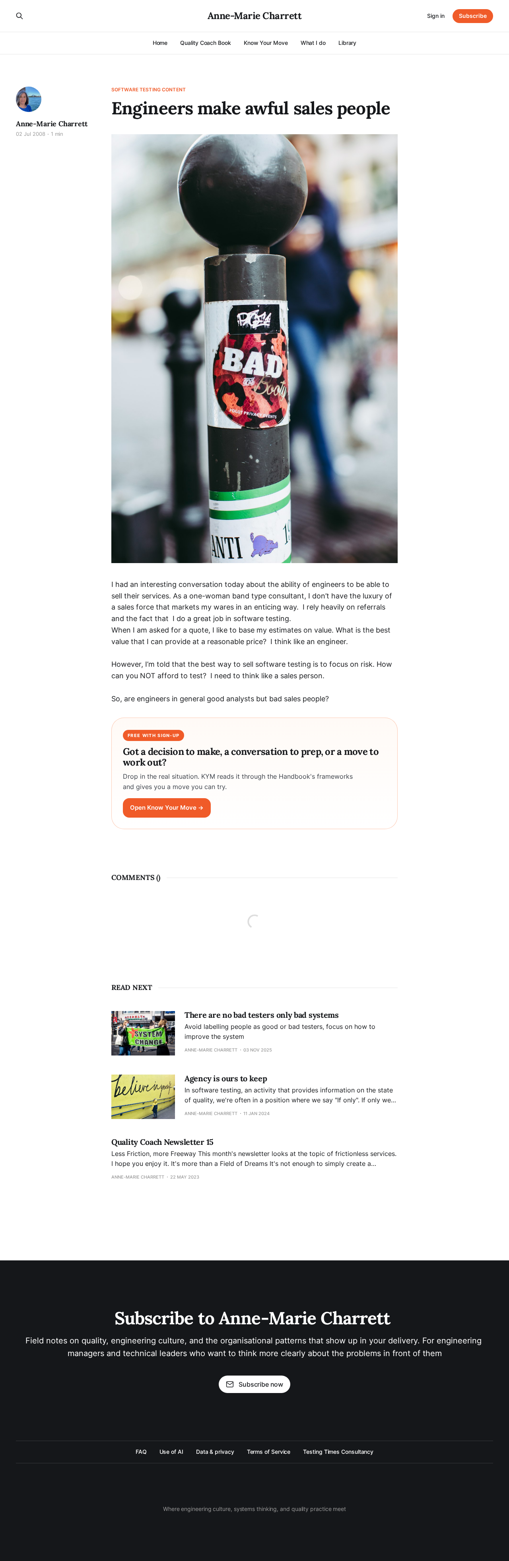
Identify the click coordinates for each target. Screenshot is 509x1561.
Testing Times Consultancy (338, 1451)
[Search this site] (19, 16)
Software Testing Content (148, 90)
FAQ (141, 1451)
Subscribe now (261, 1384)
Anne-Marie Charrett (255, 16)
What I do (313, 42)
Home (160, 42)
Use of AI (171, 1451)
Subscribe (473, 15)
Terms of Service (269, 1451)
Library (347, 42)
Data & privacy (215, 1451)
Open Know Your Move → (167, 807)
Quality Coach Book (205, 42)
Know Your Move (266, 42)
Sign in (436, 15)
